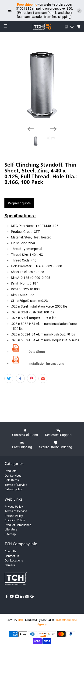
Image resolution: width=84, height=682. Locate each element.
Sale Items (12, 480)
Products (11, 471)
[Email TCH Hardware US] (27, 597)
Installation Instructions (46, 363)
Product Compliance (18, 525)
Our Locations (14, 560)
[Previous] (30, 128)
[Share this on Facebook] (20, 378)
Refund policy (14, 489)
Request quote (19, 203)
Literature (11, 529)
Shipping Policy (15, 520)
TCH (20, 620)
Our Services (13, 475)
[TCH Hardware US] (42, 26)
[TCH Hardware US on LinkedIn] (22, 597)
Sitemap (10, 534)
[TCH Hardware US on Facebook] (7, 597)
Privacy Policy (14, 506)
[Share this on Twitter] (8, 378)
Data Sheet (36, 352)
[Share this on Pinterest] (31, 378)
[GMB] (32, 597)
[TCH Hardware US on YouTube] (12, 597)
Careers (10, 565)
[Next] (53, 128)
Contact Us (12, 556)
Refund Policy (14, 516)
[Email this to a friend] (42, 378)
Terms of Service (16, 485)
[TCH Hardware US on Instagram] (17, 597)
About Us (11, 551)
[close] (79, 10)
